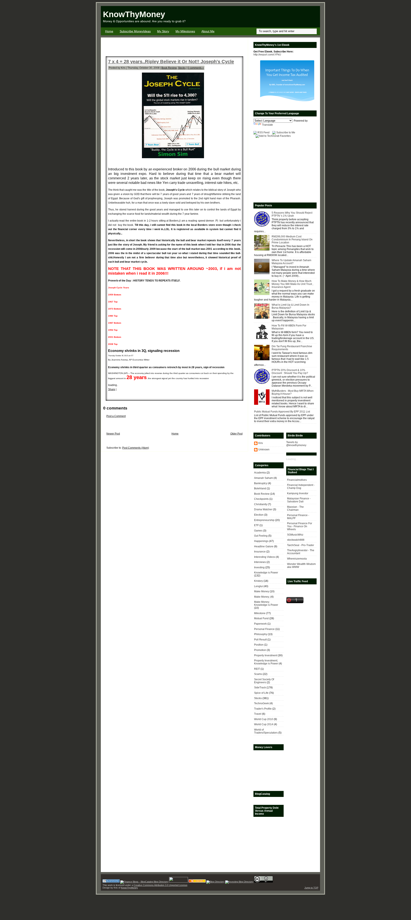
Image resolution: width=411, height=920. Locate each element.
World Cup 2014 (263, 724)
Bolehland (260, 488)
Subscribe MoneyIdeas (135, 31)
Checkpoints (261, 498)
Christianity (260, 504)
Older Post (236, 433)
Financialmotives (297, 479)
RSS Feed (264, 132)
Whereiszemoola (297, 558)
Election (259, 514)
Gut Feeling (261, 535)
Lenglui (258, 586)
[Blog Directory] (215, 881)
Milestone (259, 613)
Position (259, 644)
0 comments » (196, 67)
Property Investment (265, 655)
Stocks (182, 67)
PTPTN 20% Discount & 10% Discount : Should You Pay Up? (290, 372)
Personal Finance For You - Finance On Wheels (299, 526)
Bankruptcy (260, 483)
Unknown (264, 449)
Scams (258, 674)
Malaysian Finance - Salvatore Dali (299, 500)
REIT (257, 668)
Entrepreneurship (264, 520)
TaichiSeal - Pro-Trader (300, 545)
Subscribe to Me (285, 132)
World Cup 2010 (263, 719)
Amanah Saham (263, 477)
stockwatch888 (295, 539)
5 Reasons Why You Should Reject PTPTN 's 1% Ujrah (292, 214)
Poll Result (260, 639)
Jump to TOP (311, 887)
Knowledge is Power (266, 572)
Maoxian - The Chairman (295, 508)
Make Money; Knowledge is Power (266, 603)
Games (258, 530)
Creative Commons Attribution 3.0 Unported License (160, 885)
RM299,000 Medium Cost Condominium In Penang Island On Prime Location (292, 239)
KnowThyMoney (134, 14)
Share (111, 389)
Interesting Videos (264, 556)
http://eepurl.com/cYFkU (267, 54)
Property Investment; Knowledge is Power (266, 662)
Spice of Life (261, 692)
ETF (256, 525)
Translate (267, 124)
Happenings (261, 541)
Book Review (169, 67)
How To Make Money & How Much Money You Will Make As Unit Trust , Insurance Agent (292, 284)
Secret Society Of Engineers (264, 681)
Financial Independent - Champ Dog (301, 487)
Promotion (260, 650)
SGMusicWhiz (295, 534)
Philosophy (260, 634)
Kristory (258, 580)
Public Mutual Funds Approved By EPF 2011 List (282, 411)
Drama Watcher (263, 509)
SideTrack (260, 687)
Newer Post (113, 433)
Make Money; (262, 596)
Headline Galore (263, 546)
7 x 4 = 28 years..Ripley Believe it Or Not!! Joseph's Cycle (171, 61)
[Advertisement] (270, 16)
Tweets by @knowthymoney (296, 444)
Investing (259, 567)
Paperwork (260, 623)
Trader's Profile (263, 708)
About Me (207, 31)
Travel (257, 713)
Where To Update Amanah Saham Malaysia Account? (291, 262)
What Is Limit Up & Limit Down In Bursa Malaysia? (290, 306)
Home (109, 31)
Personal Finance (264, 629)
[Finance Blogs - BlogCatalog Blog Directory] (144, 881)
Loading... (292, 459)
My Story (163, 31)
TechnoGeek (261, 703)
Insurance (260, 551)
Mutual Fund (261, 618)
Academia (260, 472)
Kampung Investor (297, 493)
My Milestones (185, 31)
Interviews (260, 562)
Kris (260, 443)
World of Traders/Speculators (266, 731)
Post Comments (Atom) (135, 447)
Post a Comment (116, 416)
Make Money (261, 591)
